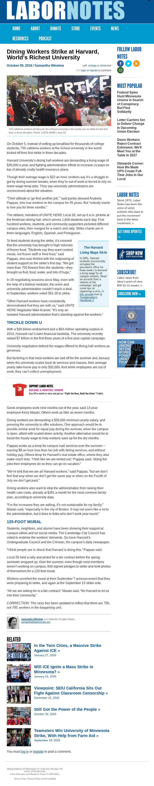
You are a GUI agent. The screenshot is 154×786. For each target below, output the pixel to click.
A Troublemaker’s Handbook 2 (91, 297)
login (83, 70)
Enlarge (92, 65)
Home (16, 28)
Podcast (45, 39)
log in (25, 751)
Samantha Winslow (49, 65)
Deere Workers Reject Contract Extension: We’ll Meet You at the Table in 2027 (129, 147)
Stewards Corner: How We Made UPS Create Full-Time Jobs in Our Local (130, 171)
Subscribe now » (129, 293)
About (35, 28)
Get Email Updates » (130, 234)
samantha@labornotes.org (35, 622)
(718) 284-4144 (38, 771)
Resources (20, 39)
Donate (55, 28)
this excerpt (86, 294)
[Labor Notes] (66, 10)
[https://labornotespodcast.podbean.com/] (131, 331)
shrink (103, 65)
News (115, 28)
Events (95, 28)
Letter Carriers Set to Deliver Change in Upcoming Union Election (131, 125)
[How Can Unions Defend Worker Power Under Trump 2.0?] (131, 365)
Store (75, 28)
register (94, 70)
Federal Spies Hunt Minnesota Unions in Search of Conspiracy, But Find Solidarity (130, 102)
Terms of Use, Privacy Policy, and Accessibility (35, 779)
